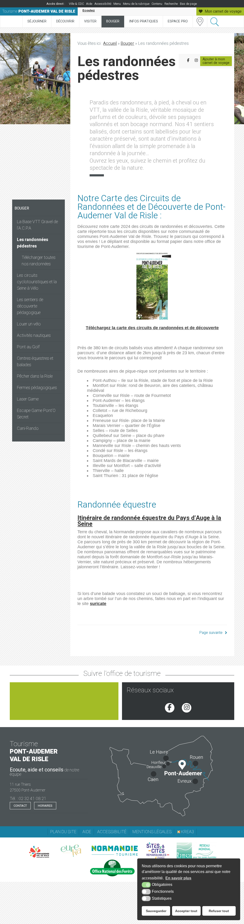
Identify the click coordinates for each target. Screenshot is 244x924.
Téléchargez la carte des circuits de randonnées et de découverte (152, 327)
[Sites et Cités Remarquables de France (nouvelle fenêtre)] (157, 850)
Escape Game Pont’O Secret (36, 413)
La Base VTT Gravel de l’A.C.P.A (37, 225)
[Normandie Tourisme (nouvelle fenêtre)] (114, 850)
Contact (20, 805)
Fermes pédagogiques (37, 388)
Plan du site (63, 832)
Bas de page (188, 4)
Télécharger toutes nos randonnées (39, 260)
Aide (89, 4)
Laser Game (28, 399)
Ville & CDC (76, 4)
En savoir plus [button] (178, 878)
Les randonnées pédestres (32, 242)
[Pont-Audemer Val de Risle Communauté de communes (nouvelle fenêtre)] (39, 852)
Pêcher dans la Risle (35, 376)
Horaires (45, 805)
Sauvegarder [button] (156, 911)
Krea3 (187, 832)
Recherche (171, 4)
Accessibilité (102, 4)
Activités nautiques (34, 335)
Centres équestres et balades (35, 361)
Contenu (157, 4)
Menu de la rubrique (136, 4)
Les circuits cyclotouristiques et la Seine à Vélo (37, 282)
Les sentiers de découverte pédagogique (30, 306)
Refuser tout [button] (219, 911)
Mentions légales (152, 832)
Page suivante (211, 633)
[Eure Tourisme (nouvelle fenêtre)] (71, 850)
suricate (98, 603)
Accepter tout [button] (186, 911)
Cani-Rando (28, 428)
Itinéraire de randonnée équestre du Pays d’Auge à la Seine (149, 521)
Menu (117, 4)
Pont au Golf (28, 347)
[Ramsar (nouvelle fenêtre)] (197, 850)
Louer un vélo (29, 324)
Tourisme (38, 11)
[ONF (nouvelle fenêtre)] (112, 868)
